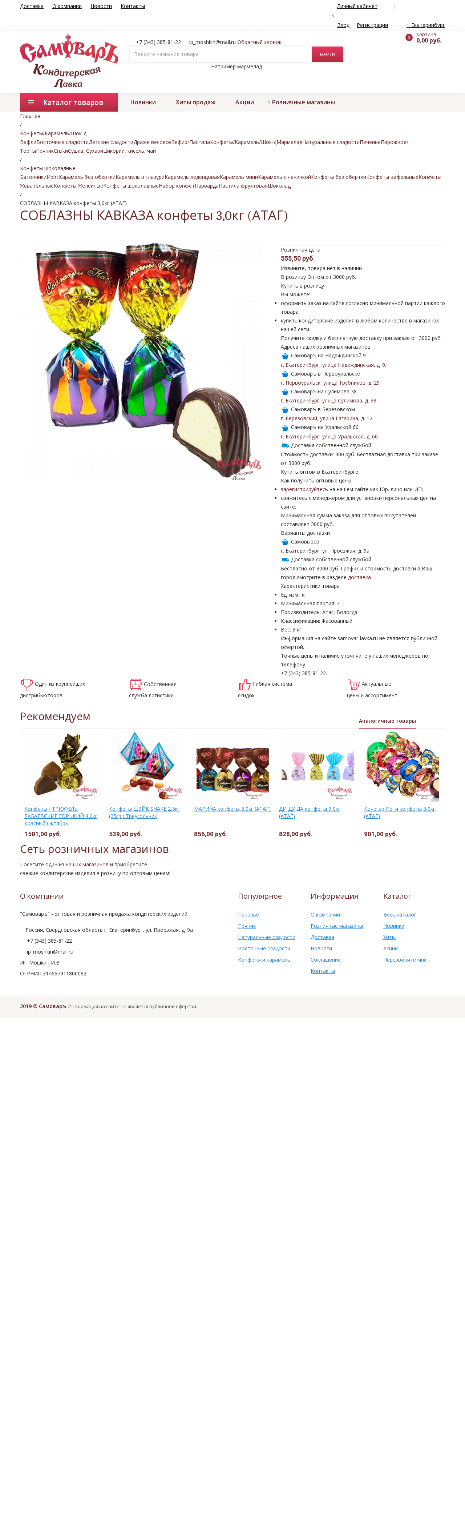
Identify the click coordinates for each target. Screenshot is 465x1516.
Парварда (207, 185)
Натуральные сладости (331, 142)
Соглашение (326, 959)
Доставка (32, 6)
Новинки (143, 102)
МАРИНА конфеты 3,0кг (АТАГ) (232, 808)
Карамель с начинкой (284, 176)
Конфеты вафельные (392, 176)
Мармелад (289, 142)
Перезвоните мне (405, 959)
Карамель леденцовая (192, 176)
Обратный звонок (259, 42)
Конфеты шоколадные (131, 185)
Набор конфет (177, 185)
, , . (333, 364)
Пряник (45, 150)
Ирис (52, 176)
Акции (244, 102)
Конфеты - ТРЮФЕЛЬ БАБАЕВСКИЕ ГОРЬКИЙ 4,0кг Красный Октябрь (60, 816)
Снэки (61, 150)
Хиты (389, 937)
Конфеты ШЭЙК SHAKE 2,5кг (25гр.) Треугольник (144, 812)
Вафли (28, 142)
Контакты (133, 6)
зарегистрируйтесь (304, 489)
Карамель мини (239, 176)
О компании (67, 6)
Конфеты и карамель (264, 959)
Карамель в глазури (140, 176)
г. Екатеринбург (426, 24)
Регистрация (372, 24)
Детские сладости (111, 142)
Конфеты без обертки (338, 176)
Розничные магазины (303, 102)
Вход (343, 24)
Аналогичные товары (387, 720)
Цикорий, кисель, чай (129, 150)
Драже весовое (152, 142)
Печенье (370, 142)
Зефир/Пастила (191, 142)
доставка (359, 577)
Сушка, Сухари (85, 150)
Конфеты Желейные (78, 185)
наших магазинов (87, 864)
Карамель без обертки (87, 176)
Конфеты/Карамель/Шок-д (243, 142)
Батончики (33, 176)
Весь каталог (399, 914)
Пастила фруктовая (243, 185)
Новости (101, 6)
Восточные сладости (62, 142)
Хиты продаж (195, 102)
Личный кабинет (357, 6)
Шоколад (279, 185)
